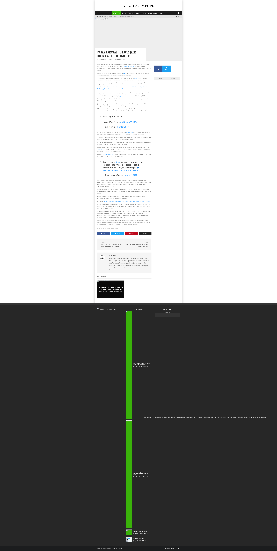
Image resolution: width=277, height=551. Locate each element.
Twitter (125, 73)
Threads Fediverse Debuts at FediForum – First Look (139, 537)
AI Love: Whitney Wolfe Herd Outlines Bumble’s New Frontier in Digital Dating (141, 473)
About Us (172, 548)
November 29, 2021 (123, 126)
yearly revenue (124, 96)
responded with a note (108, 154)
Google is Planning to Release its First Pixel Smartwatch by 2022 (137, 244)
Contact (161, 13)
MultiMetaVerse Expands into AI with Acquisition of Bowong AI (119, 16)
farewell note (129, 132)
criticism (136, 78)
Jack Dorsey (103, 228)
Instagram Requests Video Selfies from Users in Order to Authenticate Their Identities (127, 201)
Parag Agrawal (111, 228)
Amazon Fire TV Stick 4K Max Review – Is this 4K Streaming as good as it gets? (111, 244)
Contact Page (167, 548)
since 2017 (100, 149)
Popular (160, 78)
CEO (99, 228)
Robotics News (134, 13)
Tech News (116, 13)
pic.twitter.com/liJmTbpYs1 (129, 170)
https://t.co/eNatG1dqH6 (111, 170)
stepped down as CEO (128, 66)
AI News (124, 13)
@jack (118, 162)
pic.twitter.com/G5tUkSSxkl (128, 122)
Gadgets (143, 13)
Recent (173, 78)
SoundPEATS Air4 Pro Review (140, 531)
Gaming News (152, 13)
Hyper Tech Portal (102, 59)
